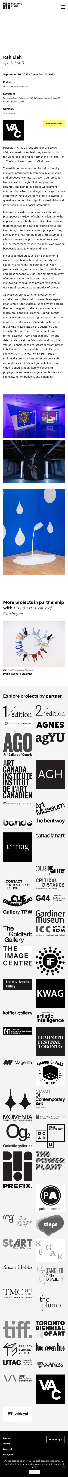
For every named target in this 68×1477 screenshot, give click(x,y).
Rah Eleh (59, 157)
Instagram (8, 1455)
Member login (55, 1440)
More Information (54, 124)
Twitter (6, 1444)
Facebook (7, 1449)
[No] (64, 1467)
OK (34, 1472)
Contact (7, 1438)
